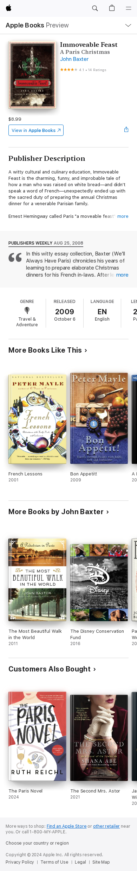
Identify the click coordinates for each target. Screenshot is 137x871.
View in (34, 130)
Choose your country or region (37, 843)
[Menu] (128, 8)
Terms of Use (54, 862)
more (123, 216)
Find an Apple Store (67, 826)
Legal (80, 862)
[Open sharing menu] (126, 130)
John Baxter (74, 59)
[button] (94, 8)
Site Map (101, 862)
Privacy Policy (20, 862)
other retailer (106, 826)
